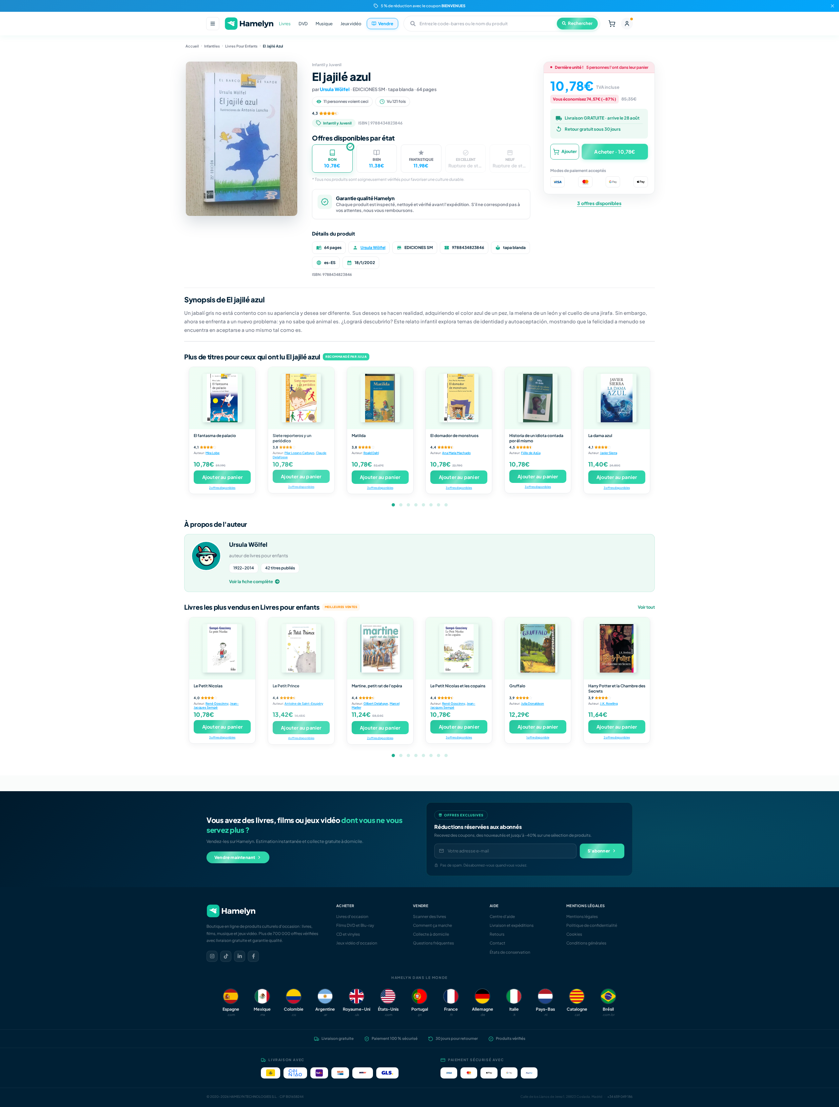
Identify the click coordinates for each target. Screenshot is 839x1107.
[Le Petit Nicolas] (222, 648)
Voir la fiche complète (251, 581)
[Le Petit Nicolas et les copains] (459, 648)
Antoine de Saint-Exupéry (303, 703)
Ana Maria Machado (456, 453)
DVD (303, 23)
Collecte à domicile (431, 934)
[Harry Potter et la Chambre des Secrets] (617, 648)
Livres (285, 23)
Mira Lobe (212, 453)
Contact (497, 943)
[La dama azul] (617, 398)
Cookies (574, 934)
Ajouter (569, 151)
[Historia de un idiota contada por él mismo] (538, 398)
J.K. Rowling (609, 703)
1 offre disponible (537, 737)
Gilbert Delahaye (375, 703)
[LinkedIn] (239, 956)
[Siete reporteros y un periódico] (301, 398)
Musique (324, 23)
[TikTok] (225, 956)
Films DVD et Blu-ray (355, 925)
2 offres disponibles (222, 487)
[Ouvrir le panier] (611, 23)
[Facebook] (253, 956)
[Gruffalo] (538, 648)
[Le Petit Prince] (301, 648)
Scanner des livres (429, 916)
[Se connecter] (627, 23)
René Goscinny (216, 703)
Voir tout (646, 607)
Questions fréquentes (433, 943)
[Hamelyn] (249, 23)
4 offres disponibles (301, 738)
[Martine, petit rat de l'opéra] (380, 648)
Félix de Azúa (530, 453)
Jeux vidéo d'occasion (356, 943)
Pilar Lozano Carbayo (299, 453)
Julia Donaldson (532, 703)
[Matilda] (380, 398)
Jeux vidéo (351, 23)
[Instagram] (212, 956)
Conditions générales (586, 943)
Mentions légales (582, 916)
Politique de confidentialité (591, 925)
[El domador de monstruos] (459, 398)
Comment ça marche (432, 925)
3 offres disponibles (599, 203)
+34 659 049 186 (620, 1096)
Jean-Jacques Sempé (216, 705)
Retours (497, 934)
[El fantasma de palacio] (222, 398)
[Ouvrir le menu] (212, 23)
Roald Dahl (371, 453)
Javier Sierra (608, 453)
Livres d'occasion (352, 916)
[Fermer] (832, 6)
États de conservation (510, 952)
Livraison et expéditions (512, 925)
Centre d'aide (502, 916)
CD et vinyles (348, 934)
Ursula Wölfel (335, 89)
